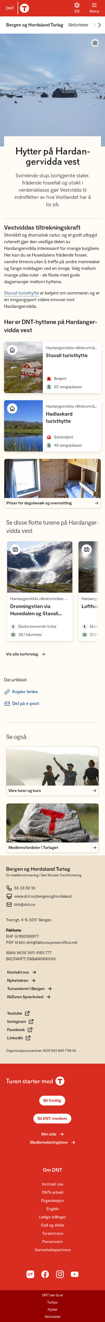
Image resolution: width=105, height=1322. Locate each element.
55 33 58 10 (24, 888)
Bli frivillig (52, 1100)
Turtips (52, 1302)
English (52, 1208)
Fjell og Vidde (52, 1225)
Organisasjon (52, 1200)
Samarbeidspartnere (53, 1249)
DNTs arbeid (52, 1192)
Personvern (52, 1241)
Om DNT (52, 1170)
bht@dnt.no (24, 904)
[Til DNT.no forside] (16, 8)
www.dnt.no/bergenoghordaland (43, 896)
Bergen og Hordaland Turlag (34, 25)
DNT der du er (52, 1295)
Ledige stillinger (52, 1217)
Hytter (53, 1309)
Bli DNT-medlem (52, 1118)
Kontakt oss (52, 1184)
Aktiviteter (78, 25)
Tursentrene (52, 1233)
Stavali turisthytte (21, 293)
